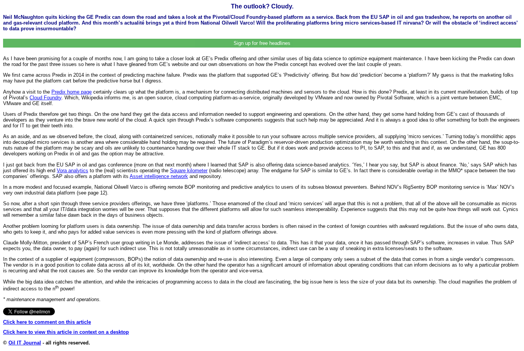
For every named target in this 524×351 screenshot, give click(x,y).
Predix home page (71, 92)
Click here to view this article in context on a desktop (66, 332)
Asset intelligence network (159, 176)
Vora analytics (72, 170)
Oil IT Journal (24, 343)
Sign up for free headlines (262, 43)
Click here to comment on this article (47, 322)
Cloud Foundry (45, 98)
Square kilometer (189, 170)
